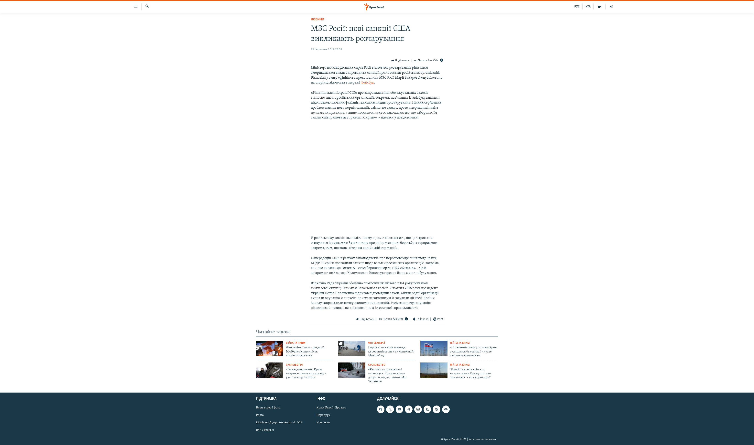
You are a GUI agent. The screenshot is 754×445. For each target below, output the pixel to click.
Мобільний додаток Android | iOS (279, 422)
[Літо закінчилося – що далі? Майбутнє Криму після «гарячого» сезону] (269, 348)
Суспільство (294, 364)
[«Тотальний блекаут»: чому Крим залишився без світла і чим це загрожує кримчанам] (433, 348)
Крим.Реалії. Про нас (331, 407)
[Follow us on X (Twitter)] (390, 409)
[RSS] (427, 409)
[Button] (400, 60)
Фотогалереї (376, 343)
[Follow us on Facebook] (380, 409)
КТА (588, 6)
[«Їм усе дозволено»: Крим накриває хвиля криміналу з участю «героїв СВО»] (269, 370)
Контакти (323, 422)
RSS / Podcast (265, 430)
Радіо (260, 415)
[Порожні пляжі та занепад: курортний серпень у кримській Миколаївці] (351, 348)
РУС (577, 6)
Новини (317, 19)
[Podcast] (436, 409)
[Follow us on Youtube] (399, 409)
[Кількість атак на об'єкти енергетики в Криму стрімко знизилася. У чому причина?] (433, 370)
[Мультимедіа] (600, 6)
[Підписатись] (446, 409)
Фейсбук (367, 82)
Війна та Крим (295, 343)
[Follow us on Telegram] (408, 409)
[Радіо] (611, 6)
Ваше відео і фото (268, 407)
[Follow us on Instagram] (418, 409)
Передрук (323, 415)
